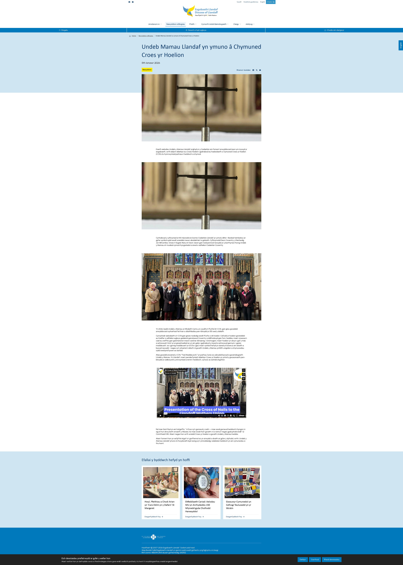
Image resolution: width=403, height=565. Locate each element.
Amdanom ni (154, 24)
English (401, 45)
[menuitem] (239, 2)
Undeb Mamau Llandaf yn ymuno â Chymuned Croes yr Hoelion (177, 36)
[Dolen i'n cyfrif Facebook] (129, 2)
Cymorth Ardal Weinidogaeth (213, 24)
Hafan (134, 36)
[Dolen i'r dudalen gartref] (201, 12)
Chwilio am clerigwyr (335, 30)
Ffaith (191, 24)
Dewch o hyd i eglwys (197, 30)
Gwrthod (315, 559)
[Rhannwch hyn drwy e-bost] (260, 70)
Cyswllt (239, 2)
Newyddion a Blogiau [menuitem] (175, 24)
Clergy (236, 24)
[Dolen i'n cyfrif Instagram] (132, 2)
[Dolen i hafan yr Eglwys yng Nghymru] (153, 537)
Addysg (249, 24)
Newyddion (147, 70)
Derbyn (303, 559)
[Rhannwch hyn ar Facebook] (253, 70)
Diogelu (64, 30)
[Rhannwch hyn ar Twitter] (256, 70)
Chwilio (269, 2)
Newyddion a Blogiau (146, 36)
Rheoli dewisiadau (331, 559)
